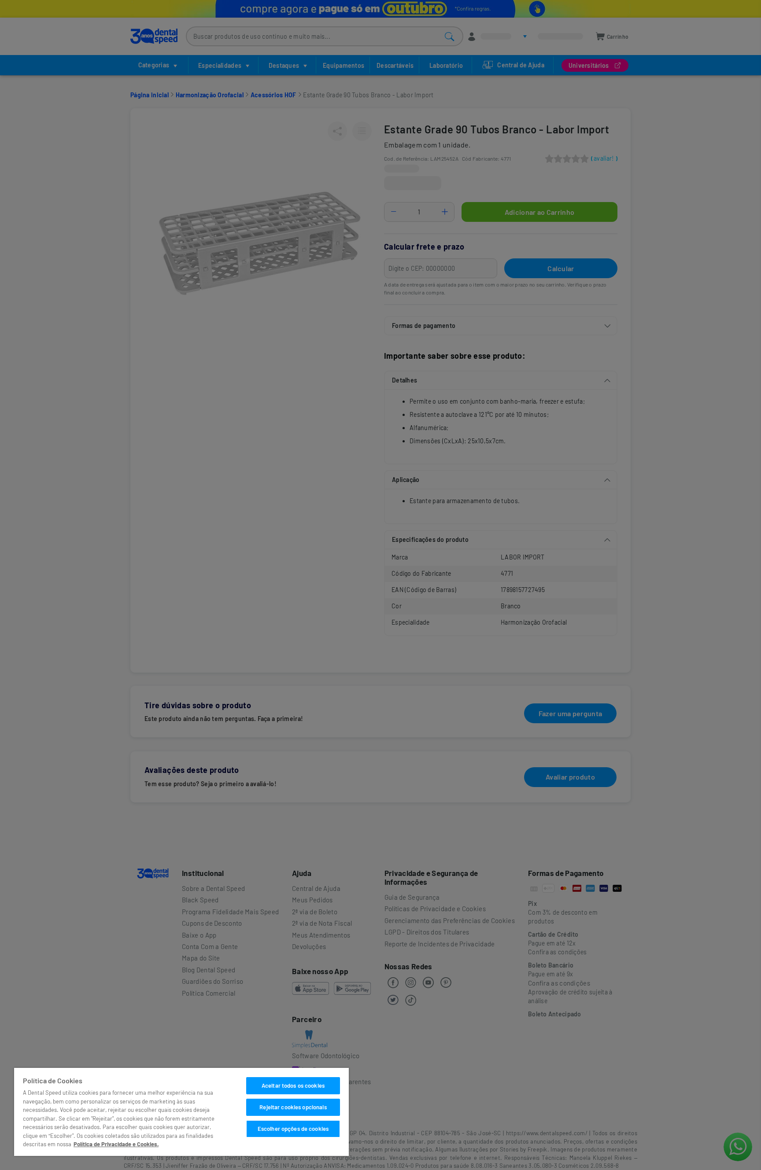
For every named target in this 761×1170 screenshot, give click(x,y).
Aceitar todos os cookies (293, 1085)
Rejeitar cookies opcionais (292, 1107)
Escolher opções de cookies (293, 1128)
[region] (181, 1112)
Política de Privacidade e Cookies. (116, 1144)
